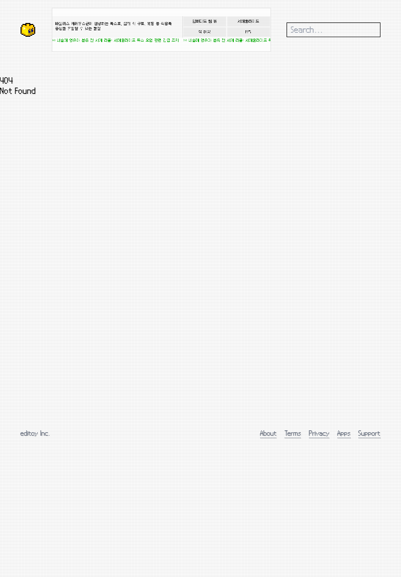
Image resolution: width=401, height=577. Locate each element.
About (268, 433)
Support (369, 433)
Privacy (319, 433)
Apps (344, 433)
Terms (293, 433)
